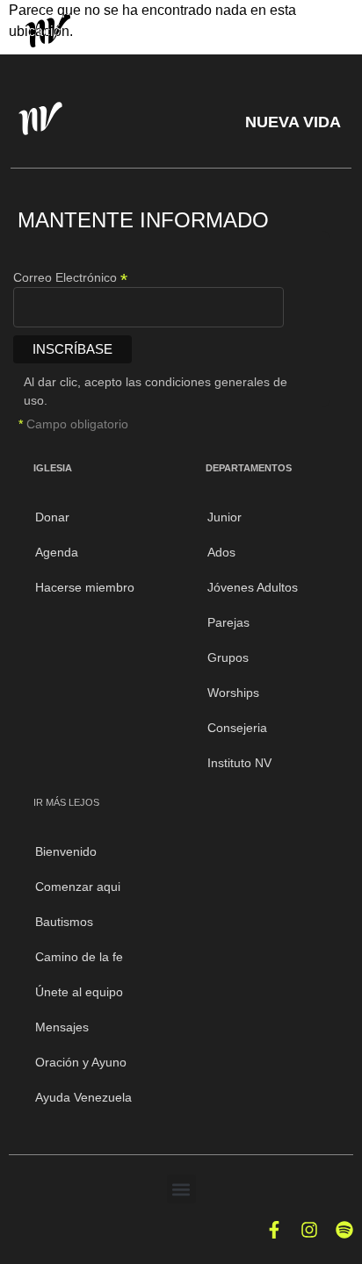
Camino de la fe (79, 957)
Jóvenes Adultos (252, 587)
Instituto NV (239, 763)
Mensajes (62, 1027)
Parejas (228, 622)
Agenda (56, 552)
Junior (224, 517)
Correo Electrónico (70, 276)
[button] (181, 1188)
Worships (233, 693)
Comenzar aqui (77, 887)
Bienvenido (66, 851)
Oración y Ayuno (81, 1062)
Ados (221, 552)
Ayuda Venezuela (83, 1097)
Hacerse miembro (84, 587)
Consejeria (237, 728)
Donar (52, 517)
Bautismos (64, 922)
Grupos (228, 657)
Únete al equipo (79, 992)
